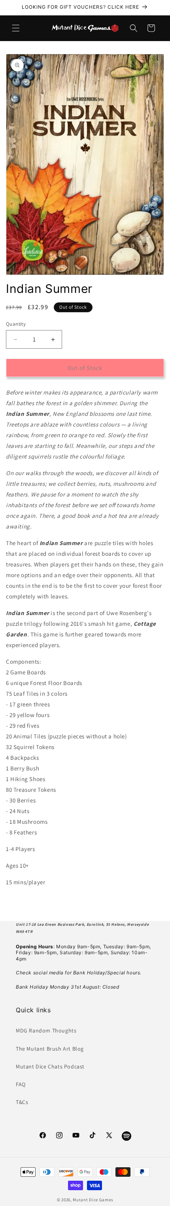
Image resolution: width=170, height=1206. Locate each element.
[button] (16, 28)
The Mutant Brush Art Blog (50, 1048)
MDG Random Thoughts (46, 1030)
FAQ (21, 1084)
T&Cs (22, 1102)
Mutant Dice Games (93, 1199)
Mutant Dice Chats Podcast (50, 1066)
